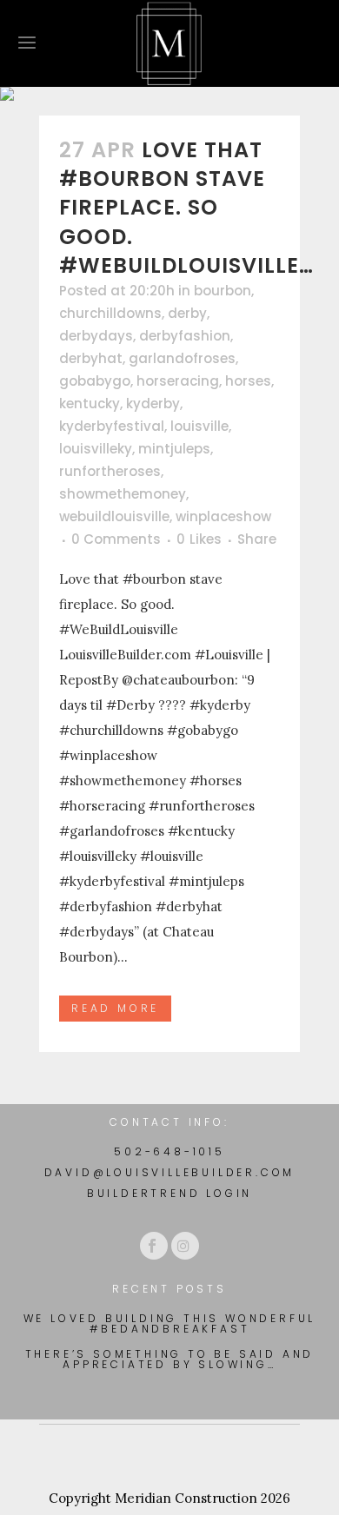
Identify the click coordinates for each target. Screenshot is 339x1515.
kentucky (89, 403)
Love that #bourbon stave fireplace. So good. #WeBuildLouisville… (186, 208)
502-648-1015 (169, 1151)
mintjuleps (174, 449)
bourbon (222, 290)
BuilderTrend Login (169, 1193)
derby (187, 313)
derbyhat (91, 358)
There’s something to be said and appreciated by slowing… (170, 1359)
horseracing (177, 381)
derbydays (96, 336)
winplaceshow (223, 516)
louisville (199, 426)
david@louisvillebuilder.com (170, 1172)
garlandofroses (182, 358)
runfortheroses (110, 471)
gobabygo (94, 381)
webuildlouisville (114, 516)
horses (248, 381)
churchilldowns (110, 313)
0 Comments (116, 539)
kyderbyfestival (111, 426)
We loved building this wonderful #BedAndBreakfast (169, 1323)
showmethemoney (122, 494)
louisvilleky (95, 449)
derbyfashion (184, 336)
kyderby (153, 403)
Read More (115, 1008)
